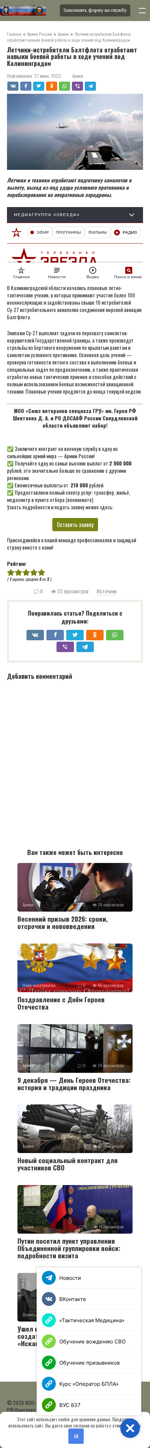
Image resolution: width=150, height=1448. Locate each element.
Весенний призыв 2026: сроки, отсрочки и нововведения (62, 922)
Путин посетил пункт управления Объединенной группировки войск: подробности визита (68, 1248)
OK (76, 1436)
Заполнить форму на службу (95, 10)
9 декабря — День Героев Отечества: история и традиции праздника (73, 1083)
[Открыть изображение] (27, 10)
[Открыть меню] (142, 10)
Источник (107, 591)
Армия (77, 76)
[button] (130, 1428)
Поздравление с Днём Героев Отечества (61, 1002)
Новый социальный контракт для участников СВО (67, 1163)
